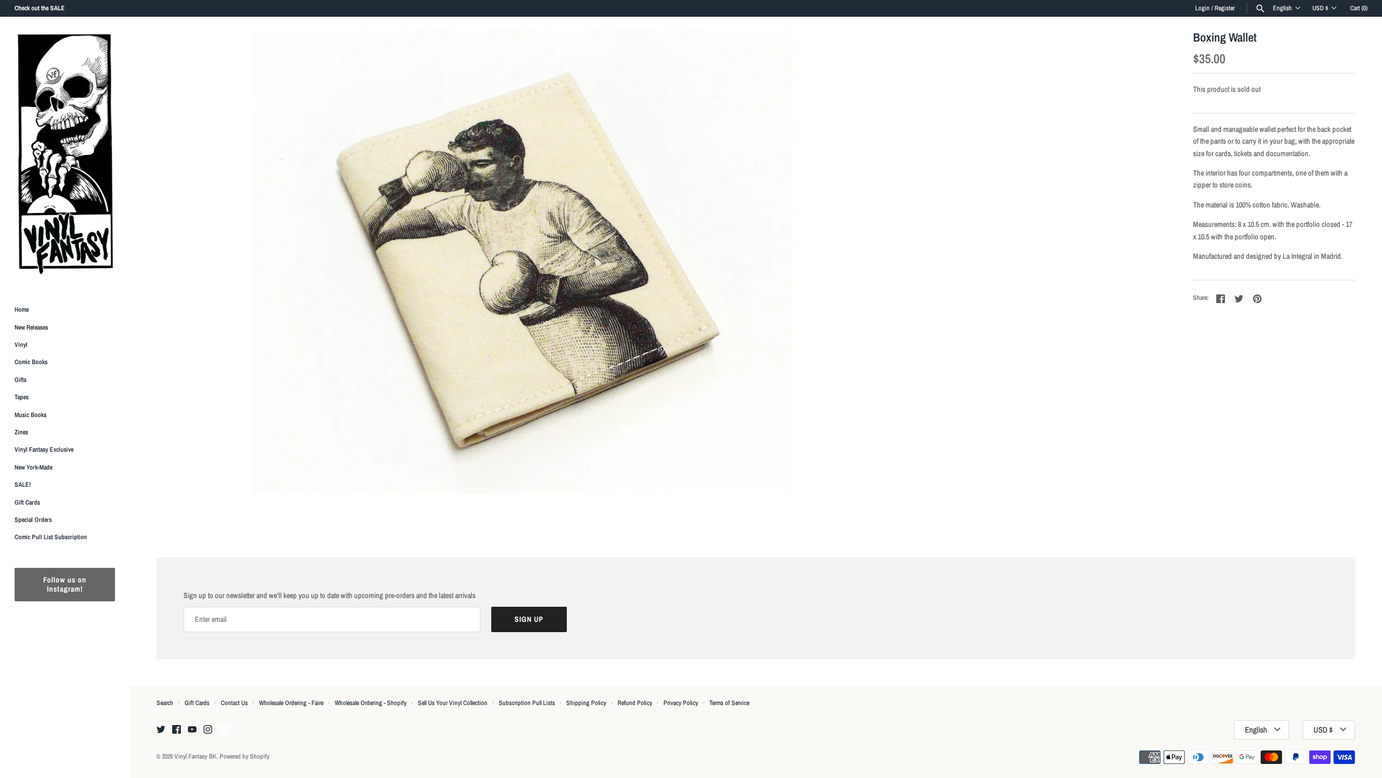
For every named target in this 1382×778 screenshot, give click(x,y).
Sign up (529, 619)
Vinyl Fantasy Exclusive (44, 449)
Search (165, 703)
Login (1202, 8)
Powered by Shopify (244, 756)
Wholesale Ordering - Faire (291, 703)
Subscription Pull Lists (527, 703)
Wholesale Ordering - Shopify (371, 703)
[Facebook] (176, 730)
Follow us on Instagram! (64, 584)
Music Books (30, 415)
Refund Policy (635, 703)
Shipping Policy (586, 703)
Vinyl (21, 344)
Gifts (20, 379)
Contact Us (234, 703)
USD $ (1320, 8)
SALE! (23, 484)
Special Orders (33, 519)
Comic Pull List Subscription (51, 537)
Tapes (22, 397)
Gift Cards (27, 502)
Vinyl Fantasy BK (195, 756)
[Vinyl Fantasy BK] (65, 153)
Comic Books (31, 362)
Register (1225, 8)
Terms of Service (729, 703)
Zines (21, 432)
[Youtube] (192, 730)
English (1282, 8)
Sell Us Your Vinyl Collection (452, 703)
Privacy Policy (680, 703)
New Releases (31, 327)
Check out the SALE (40, 8)
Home (22, 309)
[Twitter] (161, 730)
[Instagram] (208, 730)
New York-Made (33, 467)
